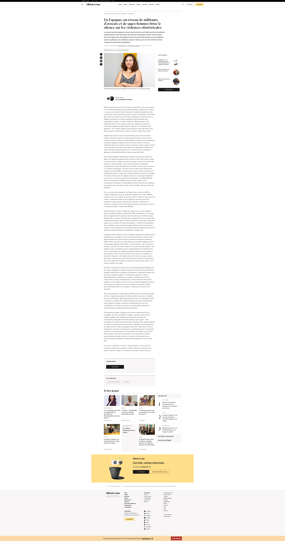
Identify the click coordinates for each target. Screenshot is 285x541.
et (126, 45)
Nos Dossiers (162, 55)
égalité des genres (114, 382)
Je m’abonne (141, 472)
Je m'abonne (176, 538)
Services (126, 501)
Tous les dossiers (169, 89)
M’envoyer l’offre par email (159, 472)
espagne (126, 382)
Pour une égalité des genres (115, 13)
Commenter (115, 367)
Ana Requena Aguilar (133, 45)
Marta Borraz (122, 45)
